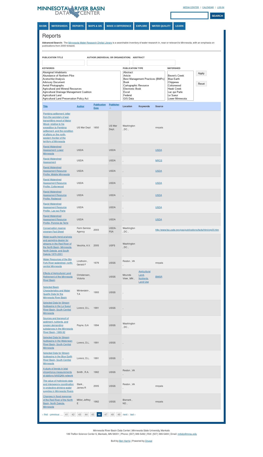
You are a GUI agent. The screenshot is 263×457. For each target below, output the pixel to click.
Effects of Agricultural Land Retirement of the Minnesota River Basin (58, 276)
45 (92, 414)
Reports (78, 26)
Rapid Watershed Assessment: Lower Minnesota (53, 150)
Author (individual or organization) (109, 57)
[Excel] (144, 92)
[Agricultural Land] (81, 95)
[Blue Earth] (180, 79)
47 (106, 414)
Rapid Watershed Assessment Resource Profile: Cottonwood (55, 183)
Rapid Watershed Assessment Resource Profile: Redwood (55, 195)
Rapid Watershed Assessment (52, 160)
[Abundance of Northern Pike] (81, 75)
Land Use (144, 281)
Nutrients (143, 278)
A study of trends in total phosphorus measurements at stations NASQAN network (58, 372)
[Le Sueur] (180, 95)
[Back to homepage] (71, 17)
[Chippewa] (180, 82)
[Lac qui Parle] (180, 92)
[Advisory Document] (81, 82)
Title (45, 106)
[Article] (144, 75)
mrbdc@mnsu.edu (187, 433)
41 (66, 414)
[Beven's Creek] (180, 75)
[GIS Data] (144, 98)
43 (79, 414)
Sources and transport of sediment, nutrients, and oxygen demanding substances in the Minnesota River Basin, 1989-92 (58, 325)
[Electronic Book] (144, 89)
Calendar (208, 7)
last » (133, 414)
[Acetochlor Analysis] (81, 79)
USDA (158, 149)
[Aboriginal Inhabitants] (81, 72)
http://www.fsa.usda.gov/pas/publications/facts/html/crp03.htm (187, 229)
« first (45, 414)
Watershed (173, 68)
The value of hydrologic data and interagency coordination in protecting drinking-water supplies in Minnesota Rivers (58, 386)
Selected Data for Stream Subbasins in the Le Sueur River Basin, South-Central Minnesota (57, 308)
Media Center (191, 7)
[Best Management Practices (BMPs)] (144, 79)
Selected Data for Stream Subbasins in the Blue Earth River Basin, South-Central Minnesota (57, 358)
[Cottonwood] (180, 85)
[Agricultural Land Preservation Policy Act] (81, 98)
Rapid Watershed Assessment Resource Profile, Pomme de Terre (55, 219)
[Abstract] (144, 72)
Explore (141, 26)
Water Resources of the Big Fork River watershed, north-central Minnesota (58, 263)
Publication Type (133, 68)
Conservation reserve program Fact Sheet (54, 229)
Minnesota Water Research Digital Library (90, 42)
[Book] (144, 82)
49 (119, 414)
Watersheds (59, 26)
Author (80, 106)
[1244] (180, 72)
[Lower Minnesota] (180, 98)
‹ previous (54, 414)
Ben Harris (124, 440)
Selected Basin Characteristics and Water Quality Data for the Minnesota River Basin (56, 292)
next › (126, 414)
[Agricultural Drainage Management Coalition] (81, 92)
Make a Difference (119, 26)
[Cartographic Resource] (144, 85)
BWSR (158, 276)
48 (112, 414)
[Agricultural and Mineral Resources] (81, 89)
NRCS (158, 160)
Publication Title (52, 57)
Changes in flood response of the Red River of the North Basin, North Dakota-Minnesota (58, 401)
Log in (220, 7)
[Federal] (144, 95)
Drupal (148, 440)
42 (73, 414)
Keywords (48, 68)
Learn (179, 26)
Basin (43, 26)
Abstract (139, 57)
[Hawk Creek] (180, 89)
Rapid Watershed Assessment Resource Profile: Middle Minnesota (56, 171)
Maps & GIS (95, 26)
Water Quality (161, 26)
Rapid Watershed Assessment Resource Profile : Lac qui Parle (55, 207)
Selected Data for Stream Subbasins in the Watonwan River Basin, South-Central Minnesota (57, 342)
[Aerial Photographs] (81, 85)
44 (86, 414)
